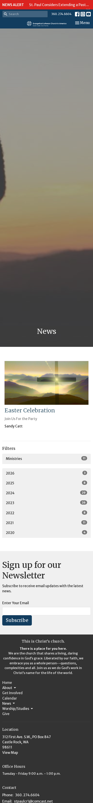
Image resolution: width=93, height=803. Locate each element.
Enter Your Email (15, 603)
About (7, 688)
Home (7, 682)
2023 (46, 503)
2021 (46, 523)
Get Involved (12, 693)
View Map (10, 752)
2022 (46, 513)
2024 (46, 493)
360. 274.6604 (61, 14)
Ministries (46, 458)
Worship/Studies (15, 709)
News (6, 703)
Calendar (9, 698)
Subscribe (17, 620)
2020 (46, 532)
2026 (46, 473)
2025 (46, 483)
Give (5, 714)
